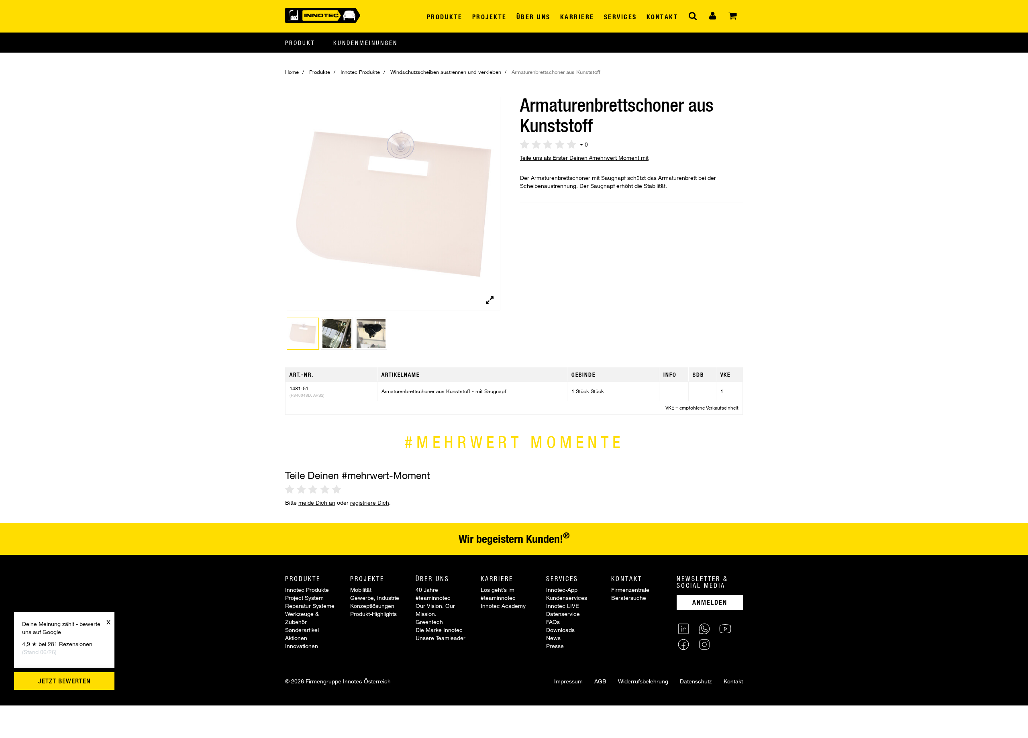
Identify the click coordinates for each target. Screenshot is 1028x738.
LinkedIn (683, 629)
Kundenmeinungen (365, 42)
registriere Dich (369, 502)
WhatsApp (704, 629)
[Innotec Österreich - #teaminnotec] (322, 14)
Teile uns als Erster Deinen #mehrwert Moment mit (584, 157)
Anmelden (709, 602)
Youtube (725, 629)
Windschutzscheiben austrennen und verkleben (445, 72)
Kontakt (733, 681)
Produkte (319, 72)
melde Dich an (316, 502)
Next (496, 210)
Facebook (683, 644)
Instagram (704, 644)
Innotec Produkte (360, 72)
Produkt (300, 42)
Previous (275, 210)
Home (292, 72)
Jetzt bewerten (64, 681)
